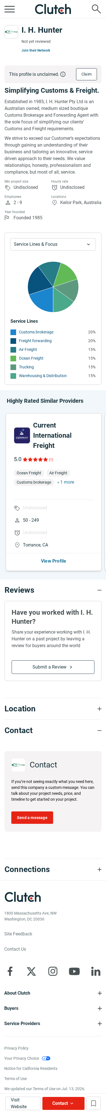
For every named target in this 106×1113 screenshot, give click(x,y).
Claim (86, 74)
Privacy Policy (16, 1048)
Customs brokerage (36, 332)
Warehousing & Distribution (43, 375)
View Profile (53, 561)
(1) (51, 460)
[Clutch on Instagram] (53, 971)
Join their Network (35, 50)
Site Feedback (18, 934)
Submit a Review (50, 667)
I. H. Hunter (41, 30)
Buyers (11, 1008)
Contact (60, 1103)
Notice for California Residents (30, 1068)
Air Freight (28, 349)
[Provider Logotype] (11, 32)
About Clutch (17, 993)
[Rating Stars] (34, 459)
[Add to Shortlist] (93, 1103)
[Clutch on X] (31, 971)
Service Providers (22, 1023)
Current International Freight (52, 435)
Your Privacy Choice (21, 1058)
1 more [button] (67, 482)
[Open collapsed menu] (9, 9)
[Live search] (96, 9)
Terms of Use (15, 1078)
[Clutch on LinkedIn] (95, 971)
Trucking (26, 367)
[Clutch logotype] (53, 9)
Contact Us (15, 949)
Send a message (32, 817)
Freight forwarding (35, 340)
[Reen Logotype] (22, 435)
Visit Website (19, 1103)
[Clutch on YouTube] (74, 971)
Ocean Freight (31, 358)
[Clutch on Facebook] (10, 971)
